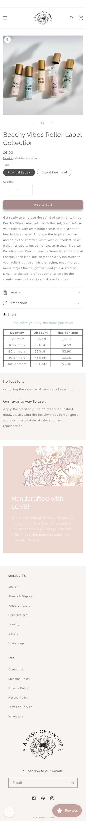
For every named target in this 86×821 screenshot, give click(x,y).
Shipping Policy (19, 678)
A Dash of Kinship (47, 817)
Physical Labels (19, 172)
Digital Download (54, 172)
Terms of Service (20, 706)
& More (13, 633)
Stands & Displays (21, 596)
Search (13, 586)
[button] (5, 18)
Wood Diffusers (19, 605)
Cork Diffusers (18, 615)
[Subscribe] (72, 783)
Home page (16, 643)
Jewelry (13, 624)
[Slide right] (52, 122)
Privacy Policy (18, 688)
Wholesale (15, 716)
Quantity (8, 181)
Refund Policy (18, 697)
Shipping (8, 158)
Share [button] (12, 314)
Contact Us (16, 669)
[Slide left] (33, 122)
